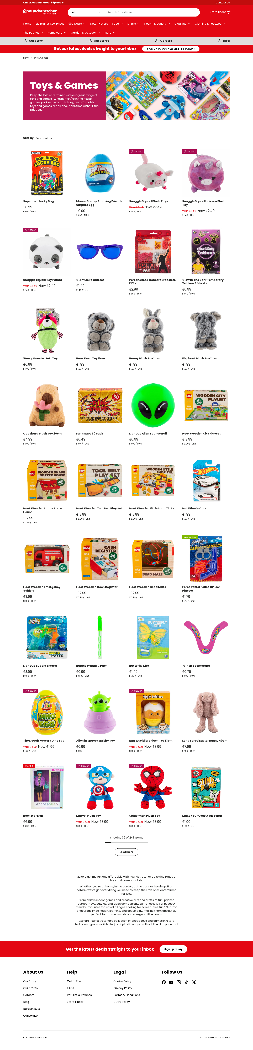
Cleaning (180, 24)
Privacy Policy (122, 988)
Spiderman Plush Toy (144, 816)
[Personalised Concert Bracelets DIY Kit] (153, 252)
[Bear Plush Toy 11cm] (100, 330)
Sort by (28, 138)
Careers (166, 41)
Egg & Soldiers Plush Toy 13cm (150, 741)
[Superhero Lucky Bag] (47, 173)
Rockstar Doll (33, 816)
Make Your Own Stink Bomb (202, 816)
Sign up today (173, 949)
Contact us (223, 2)
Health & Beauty (155, 24)
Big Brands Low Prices (49, 24)
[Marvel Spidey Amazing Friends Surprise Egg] (100, 173)
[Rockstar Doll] (47, 787)
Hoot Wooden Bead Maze (147, 587)
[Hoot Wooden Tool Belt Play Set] (100, 480)
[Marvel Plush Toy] (100, 787)
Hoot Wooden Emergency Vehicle (41, 589)
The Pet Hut (31, 33)
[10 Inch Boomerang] (206, 637)
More (108, 33)
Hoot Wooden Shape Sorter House (43, 510)
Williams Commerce (219, 1037)
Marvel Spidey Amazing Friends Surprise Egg (99, 203)
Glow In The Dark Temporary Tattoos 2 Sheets (203, 282)
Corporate (30, 1016)
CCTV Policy (121, 1002)
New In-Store (99, 24)
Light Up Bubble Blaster (40, 666)
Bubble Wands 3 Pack (91, 666)
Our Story (36, 41)
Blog (226, 41)
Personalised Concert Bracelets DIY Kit (152, 282)
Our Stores (101, 41)
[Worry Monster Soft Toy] (47, 330)
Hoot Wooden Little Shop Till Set (152, 508)
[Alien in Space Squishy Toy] (100, 712)
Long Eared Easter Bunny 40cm (204, 741)
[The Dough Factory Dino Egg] (47, 712)
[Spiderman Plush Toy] (153, 787)
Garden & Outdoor (83, 33)
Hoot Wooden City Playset (201, 434)
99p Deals (75, 24)
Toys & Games (40, 58)
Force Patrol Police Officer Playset (201, 589)
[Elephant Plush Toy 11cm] (206, 330)
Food (115, 24)
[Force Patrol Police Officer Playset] (206, 559)
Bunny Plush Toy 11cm (144, 358)
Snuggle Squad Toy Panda (42, 280)
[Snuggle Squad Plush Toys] (153, 173)
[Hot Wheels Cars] (206, 480)
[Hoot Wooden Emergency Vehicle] (47, 559)
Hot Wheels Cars (194, 508)
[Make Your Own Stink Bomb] (206, 787)
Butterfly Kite (139, 666)
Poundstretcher (39, 1037)
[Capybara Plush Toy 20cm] (47, 405)
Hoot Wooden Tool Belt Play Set (99, 508)
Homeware (55, 33)
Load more (126, 852)
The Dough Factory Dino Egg (44, 741)
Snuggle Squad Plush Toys (148, 201)
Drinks (131, 24)
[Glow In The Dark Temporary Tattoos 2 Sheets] (206, 252)
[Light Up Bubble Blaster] (47, 637)
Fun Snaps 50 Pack (89, 434)
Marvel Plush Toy (88, 816)
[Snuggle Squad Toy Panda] (47, 252)
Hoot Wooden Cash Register (97, 587)
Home (27, 24)
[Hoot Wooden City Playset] (206, 405)
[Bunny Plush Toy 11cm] (153, 330)
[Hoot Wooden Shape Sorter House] (47, 480)
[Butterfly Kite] (153, 637)
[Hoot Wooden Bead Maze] (153, 559)
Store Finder (75, 1002)
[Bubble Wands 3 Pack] (100, 637)
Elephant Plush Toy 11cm (199, 358)
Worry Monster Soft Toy (40, 358)
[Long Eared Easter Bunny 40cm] (206, 712)
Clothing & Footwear (209, 24)
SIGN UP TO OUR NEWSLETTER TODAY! (171, 48)
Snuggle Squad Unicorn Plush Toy (203, 203)
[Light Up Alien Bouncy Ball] (153, 405)
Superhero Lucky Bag (38, 201)
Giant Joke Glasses (90, 280)
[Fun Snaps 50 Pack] (100, 405)
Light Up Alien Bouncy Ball (148, 434)
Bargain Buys (31, 1009)
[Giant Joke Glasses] (100, 252)
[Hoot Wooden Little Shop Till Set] (153, 480)
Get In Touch (75, 981)
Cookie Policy (122, 981)
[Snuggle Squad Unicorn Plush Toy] (206, 173)
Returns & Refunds (79, 995)
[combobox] (134, 12)
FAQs (70, 988)
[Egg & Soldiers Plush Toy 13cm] (153, 712)
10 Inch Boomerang (196, 666)
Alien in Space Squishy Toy (95, 741)
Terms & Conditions (126, 995)
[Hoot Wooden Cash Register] (100, 559)
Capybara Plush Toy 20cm (42, 434)
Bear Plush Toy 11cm (90, 358)
